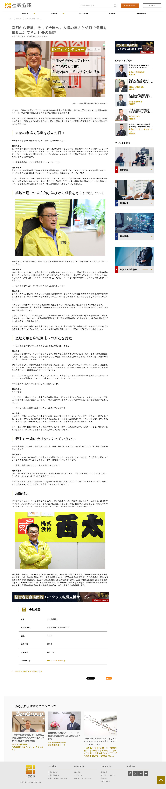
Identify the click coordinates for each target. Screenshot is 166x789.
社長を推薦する (53, 775)
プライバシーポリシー (109, 775)
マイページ (78, 775)
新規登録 (129, 5)
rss (109, 678)
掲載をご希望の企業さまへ (57, 778)
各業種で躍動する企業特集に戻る (28, 671)
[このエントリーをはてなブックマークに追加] (140, 773)
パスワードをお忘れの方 (83, 778)
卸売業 (18, 18)
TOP (10, 18)
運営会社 (104, 772)
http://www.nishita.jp (56, 660)
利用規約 (104, 778)
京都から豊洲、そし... (33, 18)
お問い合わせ (105, 781)
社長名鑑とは (52, 772)
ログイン (152, 5)
